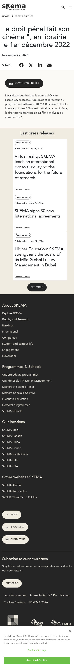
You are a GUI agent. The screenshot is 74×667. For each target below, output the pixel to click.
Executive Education (15, 399)
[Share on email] (49, 65)
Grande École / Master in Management (26, 381)
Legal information (15, 595)
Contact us (17, 539)
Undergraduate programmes (20, 375)
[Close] (70, 631)
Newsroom (9, 356)
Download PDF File (27, 83)
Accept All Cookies (37, 660)
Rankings (8, 326)
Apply (13, 514)
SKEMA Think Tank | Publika (19, 497)
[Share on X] (30, 65)
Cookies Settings (37, 650)
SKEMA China (11, 442)
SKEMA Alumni (12, 485)
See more (37, 287)
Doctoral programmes (16, 405)
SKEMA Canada (12, 436)
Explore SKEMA (12, 313)
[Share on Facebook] (21, 65)
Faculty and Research (15, 319)
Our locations (13, 422)
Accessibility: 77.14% (43, 595)
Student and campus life (17, 344)
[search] (63, 7)
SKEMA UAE (10, 460)
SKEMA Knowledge (14, 491)
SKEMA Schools (12, 411)
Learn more (22, 189)
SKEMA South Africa (15, 454)
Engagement (10, 350)
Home (5, 16)
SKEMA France (11, 448)
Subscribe (12, 583)
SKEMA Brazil (10, 430)
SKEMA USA (10, 466)
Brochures (17, 527)
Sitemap (64, 595)
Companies (9, 338)
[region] (37, 646)
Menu (70, 7)
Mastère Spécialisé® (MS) (18, 393)
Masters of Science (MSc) (18, 387)
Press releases (24, 16)
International (10, 332)
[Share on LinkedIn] (40, 65)
